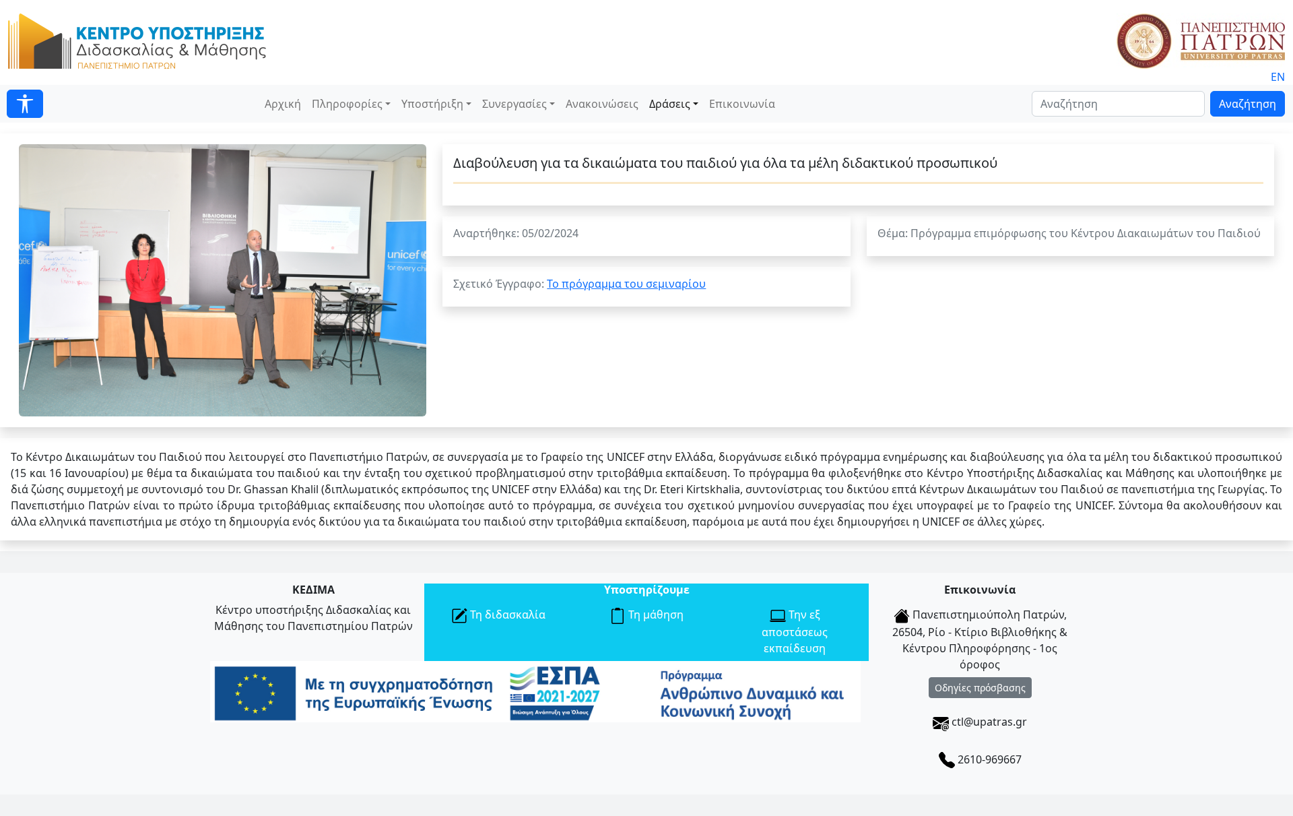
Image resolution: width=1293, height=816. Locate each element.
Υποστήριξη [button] (432, 103)
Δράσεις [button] (669, 103)
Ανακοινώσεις (602, 103)
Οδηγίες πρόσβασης (980, 687)
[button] (25, 104)
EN (1278, 76)
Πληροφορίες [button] (347, 103)
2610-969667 (988, 759)
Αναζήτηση (1247, 103)
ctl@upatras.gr (988, 721)
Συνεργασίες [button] (514, 103)
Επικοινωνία (742, 103)
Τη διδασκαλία (506, 614)
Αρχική (283, 103)
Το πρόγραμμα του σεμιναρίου (626, 283)
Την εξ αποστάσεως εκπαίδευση (795, 631)
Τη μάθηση (655, 614)
